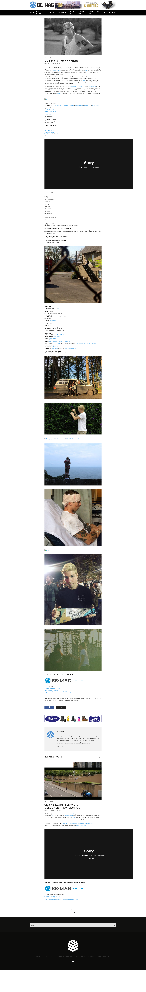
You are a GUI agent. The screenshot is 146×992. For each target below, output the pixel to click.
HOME (32, 12)
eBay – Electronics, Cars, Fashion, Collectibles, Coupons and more (61, 692)
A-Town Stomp (48, 113)
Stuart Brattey (56, 336)
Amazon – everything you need (52, 688)
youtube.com (53, 320)
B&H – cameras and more (51, 690)
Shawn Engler (56, 346)
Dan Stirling (75, 348)
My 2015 (55, 700)
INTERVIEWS (62, 12)
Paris (74, 839)
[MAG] (59, 70)
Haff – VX (67, 341)
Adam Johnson (56, 343)
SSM (86, 70)
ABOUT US (71, 12)
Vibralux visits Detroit (50, 130)
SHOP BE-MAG (81, 12)
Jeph (57, 134)
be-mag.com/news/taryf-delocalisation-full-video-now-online (78, 845)
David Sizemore (70, 105)
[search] (114, 947)
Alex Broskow (92, 86)
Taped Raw (47, 134)
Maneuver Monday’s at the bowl (52, 128)
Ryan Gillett (79, 343)
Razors (63, 836)
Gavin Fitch (85, 343)
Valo (52, 90)
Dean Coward (68, 348)
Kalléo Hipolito (62, 105)
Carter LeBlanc (92, 343)
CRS (92, 80)
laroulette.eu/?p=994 (81, 847)
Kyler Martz (55, 348)
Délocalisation (69, 838)
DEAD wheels (73, 86)
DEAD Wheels (72, 698)
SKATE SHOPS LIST (94, 12)
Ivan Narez (55, 105)
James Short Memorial (50, 111)
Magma (54, 70)
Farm (59, 308)
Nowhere (59, 93)
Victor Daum (95, 836)
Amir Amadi (95, 105)
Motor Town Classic (49, 109)
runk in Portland (49, 132)
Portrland (67, 700)
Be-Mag (46, 63)
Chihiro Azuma (52, 338)
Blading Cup (47, 114)
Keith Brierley (87, 105)
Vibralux (81, 86)
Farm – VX (61, 341)
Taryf (52, 838)
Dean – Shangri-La (53, 341)
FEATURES (52, 12)
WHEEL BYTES (39, 12)
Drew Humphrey (79, 105)
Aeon (84, 80)
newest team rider (70, 836)
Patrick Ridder (61, 335)
